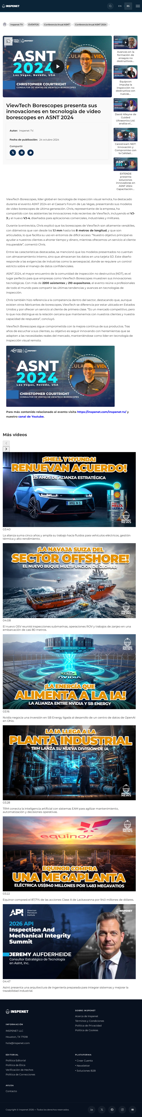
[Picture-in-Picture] (99, 92)
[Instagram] (122, 1110)
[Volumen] (16, 92)
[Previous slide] (6, 443)
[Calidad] (92, 92)
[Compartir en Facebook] (22, 153)
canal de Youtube (31, 416)
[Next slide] (6, 449)
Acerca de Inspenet (86, 1016)
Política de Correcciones (20, 1074)
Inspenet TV (16, 24)
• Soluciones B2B (85, 1070)
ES (128, 6)
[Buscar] (110, 6)
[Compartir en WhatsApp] (30, 153)
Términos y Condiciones (89, 1021)
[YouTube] (132, 1110)
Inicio (5, 24)
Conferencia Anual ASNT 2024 (90, 24)
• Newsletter (82, 1065)
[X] (102, 1110)
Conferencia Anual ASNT (57, 24)
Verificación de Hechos (19, 1069)
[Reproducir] (57, 66)
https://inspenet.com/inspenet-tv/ (101, 412)
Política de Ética (15, 1065)
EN (120, 6)
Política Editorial (16, 1060)
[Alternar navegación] (138, 6)
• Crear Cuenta (84, 1060)
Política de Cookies (86, 1030)
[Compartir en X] (13, 153)
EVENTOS (33, 24)
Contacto (11, 1091)
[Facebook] (112, 1110)
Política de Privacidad (88, 1025)
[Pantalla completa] (106, 92)
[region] (57, 66)
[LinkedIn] (91, 1110)
